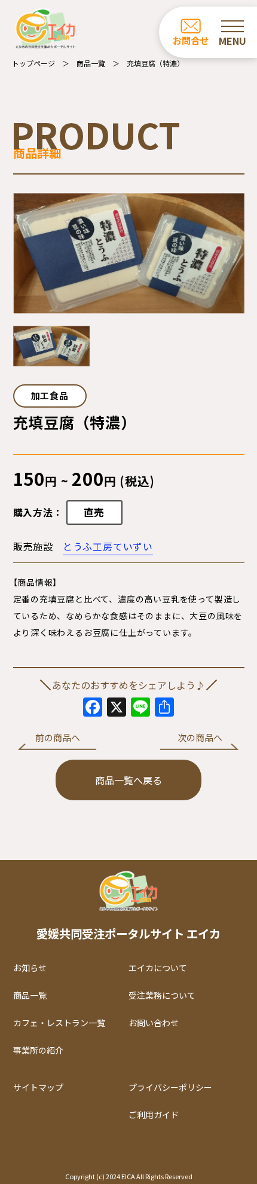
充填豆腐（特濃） (155, 63)
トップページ (33, 63)
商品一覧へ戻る (128, 780)
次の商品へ (200, 737)
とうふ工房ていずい (108, 546)
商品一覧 (91, 63)
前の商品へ (57, 737)
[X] (116, 707)
